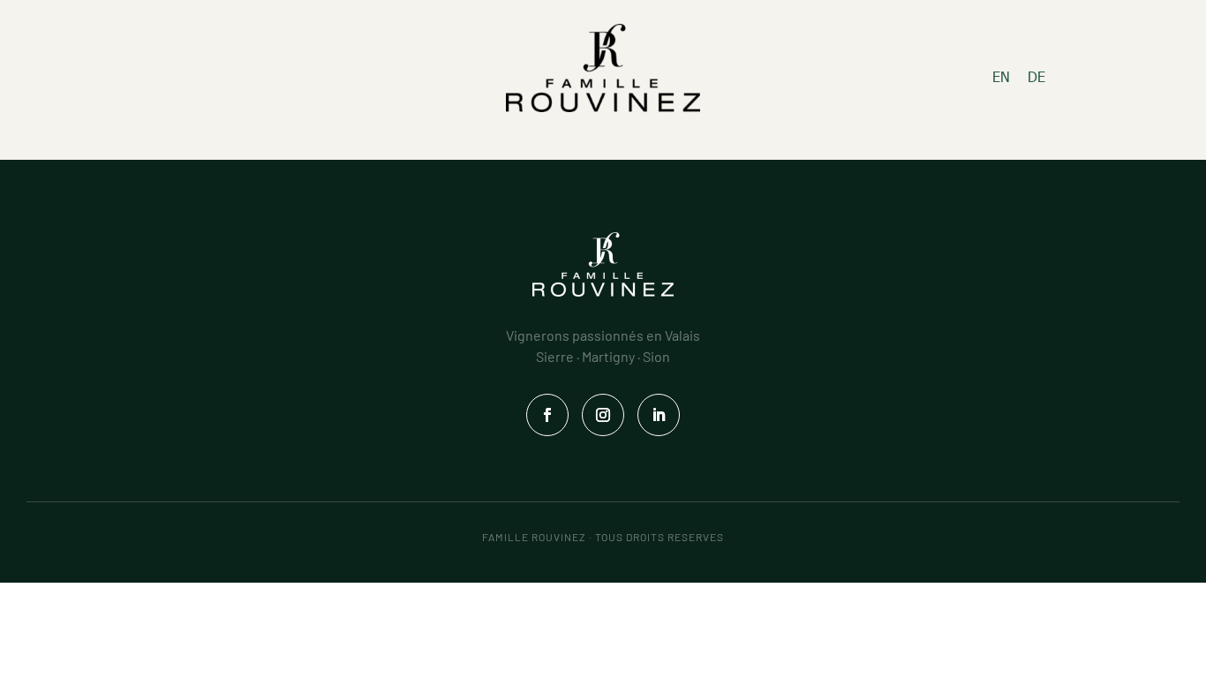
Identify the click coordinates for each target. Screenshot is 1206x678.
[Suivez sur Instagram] (603, 415)
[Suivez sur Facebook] (547, 415)
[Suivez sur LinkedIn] (658, 415)
